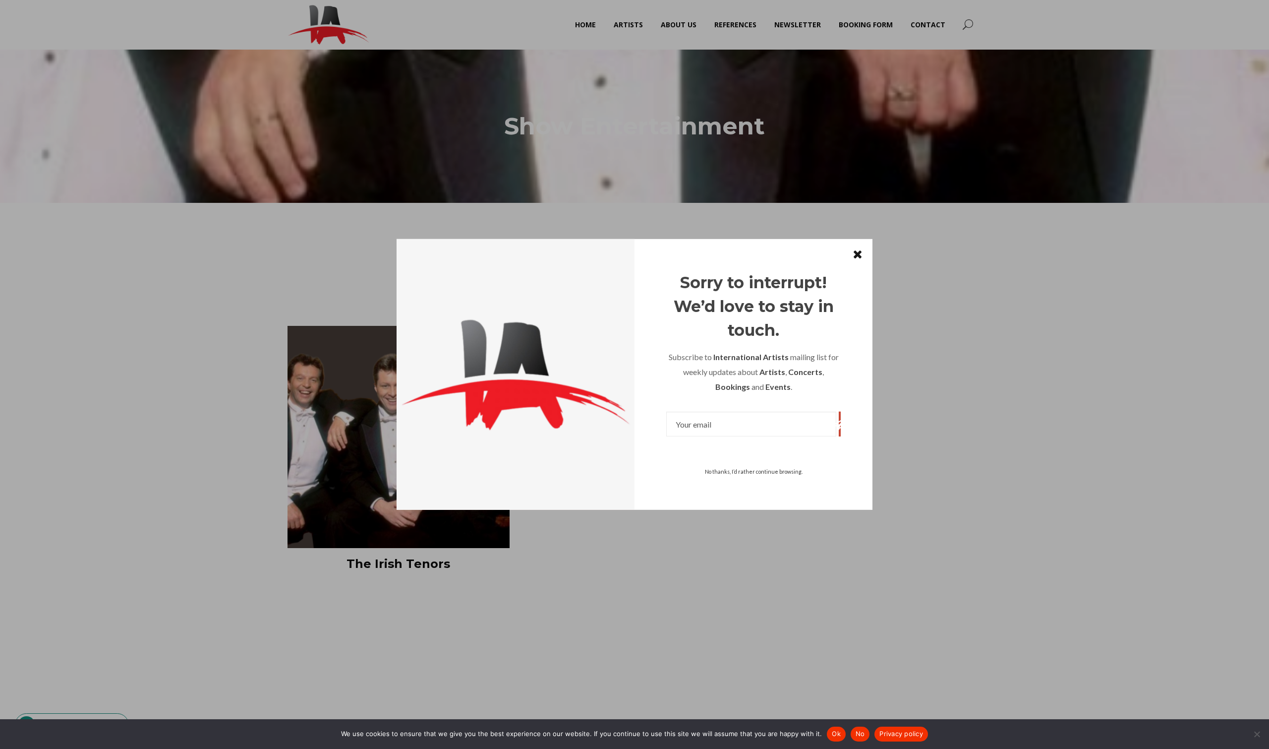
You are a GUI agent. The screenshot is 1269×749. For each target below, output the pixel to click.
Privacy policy (901, 734)
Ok (836, 734)
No (860, 734)
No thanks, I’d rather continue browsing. (754, 471)
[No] (1257, 734)
